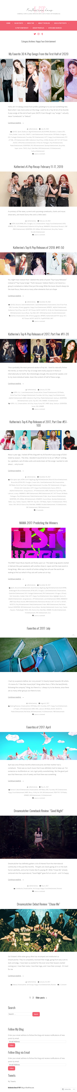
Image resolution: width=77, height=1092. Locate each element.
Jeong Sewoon (28, 491)
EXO (9, 137)
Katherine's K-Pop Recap (35, 226)
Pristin (45, 496)
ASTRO (14, 224)
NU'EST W (44, 310)
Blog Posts (19, 23)
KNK (64, 491)
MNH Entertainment (44, 493)
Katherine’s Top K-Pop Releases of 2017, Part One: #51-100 (38, 423)
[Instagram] (38, 33)
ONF (66, 226)
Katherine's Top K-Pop (36, 140)
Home (8, 23)
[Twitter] (35, 33)
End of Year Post (62, 305)
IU (60, 488)
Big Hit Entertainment (35, 132)
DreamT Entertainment (50, 392)
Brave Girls (14, 482)
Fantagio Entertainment (18, 137)
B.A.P (27, 480)
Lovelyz (16, 493)
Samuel (10, 607)
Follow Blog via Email (19, 1052)
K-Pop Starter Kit (21, 28)
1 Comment (62, 985)
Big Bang (32, 480)
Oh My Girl (39, 143)
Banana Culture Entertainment (25, 305)
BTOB (20, 482)
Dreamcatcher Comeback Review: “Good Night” (38, 810)
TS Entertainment (57, 502)
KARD (27, 140)
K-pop (36, 403)
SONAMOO (39, 499)
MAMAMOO (47, 226)
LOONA (46, 140)
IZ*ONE (11, 140)
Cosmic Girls (21, 134)
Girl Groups (36, 888)
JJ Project (16, 709)
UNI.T (37, 313)
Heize (51, 596)
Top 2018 (32, 313)
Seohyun (56, 398)
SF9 (32, 145)
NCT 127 (57, 140)
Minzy (30, 792)
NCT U (59, 602)
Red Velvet (62, 604)
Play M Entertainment (56, 143)
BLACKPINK (45, 132)
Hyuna (53, 488)
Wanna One (25, 504)
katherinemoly (33, 129)
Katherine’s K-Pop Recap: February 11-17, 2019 (38, 166)
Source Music (25, 313)
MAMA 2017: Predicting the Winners (38, 522)
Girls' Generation (25, 488)
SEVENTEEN (26, 145)
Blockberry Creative (56, 132)
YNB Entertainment (43, 507)
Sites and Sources (55, 28)
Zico (49, 613)
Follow (12, 1045)
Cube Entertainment (37, 134)
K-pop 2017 (41, 403)
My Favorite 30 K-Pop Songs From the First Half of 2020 (38, 54)
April (19, 480)
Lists (23, 310)
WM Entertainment (43, 148)
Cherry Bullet (13, 134)
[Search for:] (20, 1014)
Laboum (10, 493)
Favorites (29, 137)
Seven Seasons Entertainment (56, 496)
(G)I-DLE (14, 132)
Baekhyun (25, 132)
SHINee (38, 229)
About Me (30, 23)
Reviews (59, 888)
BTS (64, 132)
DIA (54, 482)
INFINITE (10, 226)
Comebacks (19, 888)
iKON (63, 224)
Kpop (61, 316)
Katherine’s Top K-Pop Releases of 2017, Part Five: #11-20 (38, 334)
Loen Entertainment (50, 599)
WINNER (44, 401)
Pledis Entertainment (16, 145)
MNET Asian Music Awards (17, 602)
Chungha (30, 224)
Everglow (63, 134)
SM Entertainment (38, 145)
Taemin (60, 229)
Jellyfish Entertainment (59, 307)
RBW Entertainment (19, 229)
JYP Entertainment (19, 140)
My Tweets (12, 1081)
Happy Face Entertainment (56, 137)
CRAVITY (28, 134)
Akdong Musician (15, 706)
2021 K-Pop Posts (60, 23)
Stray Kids (62, 145)
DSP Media (56, 134)
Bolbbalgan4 (13, 591)
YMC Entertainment (31, 507)
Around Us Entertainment (22, 588)
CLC (34, 224)
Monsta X (51, 140)
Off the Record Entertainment (27, 143)
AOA (11, 480)
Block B (51, 480)
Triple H (49, 502)
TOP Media (43, 502)
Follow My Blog (16, 1029)
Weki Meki (35, 148)
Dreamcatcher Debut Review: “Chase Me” (38, 904)
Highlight (56, 596)
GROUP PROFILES (38, 28)
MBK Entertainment (32, 493)
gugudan (27, 307)
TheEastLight (20, 610)
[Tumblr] (41, 33)
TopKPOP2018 (45, 318)
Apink (19, 132)
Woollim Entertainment (38, 232)
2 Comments (39, 510)
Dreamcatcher (48, 134)
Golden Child (24, 596)
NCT (27, 310)
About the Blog (44, 23)
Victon (11, 504)
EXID (10, 307)
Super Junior (18, 148)
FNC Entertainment (38, 137)
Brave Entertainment (61, 480)
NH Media (64, 493)
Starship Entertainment (51, 145)
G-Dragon (63, 485)
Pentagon (46, 143)
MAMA (58, 599)
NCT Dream (64, 140)
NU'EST (15, 143)
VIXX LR (18, 504)
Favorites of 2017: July (38, 628)
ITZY (66, 137)
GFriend (21, 307)
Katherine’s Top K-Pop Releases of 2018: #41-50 (38, 247)
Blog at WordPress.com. (27, 1087)
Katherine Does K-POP (14, 1087)
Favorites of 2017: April (38, 727)
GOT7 (46, 137)
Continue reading (14, 122)
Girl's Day (45, 395)
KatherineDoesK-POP (52, 316)
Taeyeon (24, 502)
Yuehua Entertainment (37, 151)
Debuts (15, 985)
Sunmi (30, 401)
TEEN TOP (30, 502)
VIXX (40, 401)
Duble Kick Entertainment (16, 593)
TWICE (25, 148)
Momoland (54, 226)
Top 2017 (35, 401)
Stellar (10, 502)
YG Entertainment (55, 148)
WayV (29, 148)
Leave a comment (39, 154)
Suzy (14, 502)
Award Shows (35, 588)
